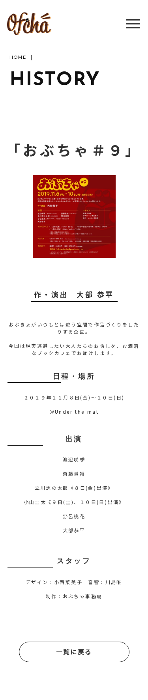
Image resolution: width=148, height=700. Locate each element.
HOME (17, 57)
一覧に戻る (74, 651)
